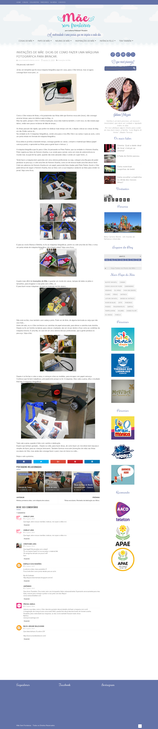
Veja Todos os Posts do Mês (123, 268)
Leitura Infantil (111, 298)
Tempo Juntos (110, 311)
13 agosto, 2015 (30, 628)
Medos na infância (127, 298)
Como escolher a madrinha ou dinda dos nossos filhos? (129, 179)
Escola (49, 474)
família (118, 315)
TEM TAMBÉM (125, 41)
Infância (123, 294)
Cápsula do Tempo (25, 474)
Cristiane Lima (29, 544)
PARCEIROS (45, 2)
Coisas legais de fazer (113, 286)
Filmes (107, 294)
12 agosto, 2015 (30, 519)
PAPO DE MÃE (44, 41)
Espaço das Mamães (32, 564)
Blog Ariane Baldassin (33, 626)
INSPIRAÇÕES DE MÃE (84, 41)
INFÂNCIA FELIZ (107, 41)
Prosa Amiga (29, 604)
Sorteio (130, 306)
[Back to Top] (140, 726)
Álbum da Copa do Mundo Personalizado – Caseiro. (83, 485)
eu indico (108, 315)
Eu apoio (117, 290)
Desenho (108, 290)
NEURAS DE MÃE (62, 41)
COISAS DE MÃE (25, 41)
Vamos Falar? (132, 311)
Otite (120, 302)
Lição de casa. (51, 487)
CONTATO (62, 2)
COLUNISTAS (34, 2)
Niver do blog (110, 302)
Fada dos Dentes (130, 290)
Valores (121, 311)
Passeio (108, 306)
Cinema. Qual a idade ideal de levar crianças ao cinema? (129, 148)
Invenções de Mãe (64, 60)
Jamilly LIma (28, 516)
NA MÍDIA (53, 2)
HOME (18, 2)
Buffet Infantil (111, 282)
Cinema (122, 282)
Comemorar (129, 286)
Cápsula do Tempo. (25, 487)
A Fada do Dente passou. (128, 156)
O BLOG (25, 2)
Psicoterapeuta (119, 306)
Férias (76, 474)
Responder (27, 525)
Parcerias (128, 302)
